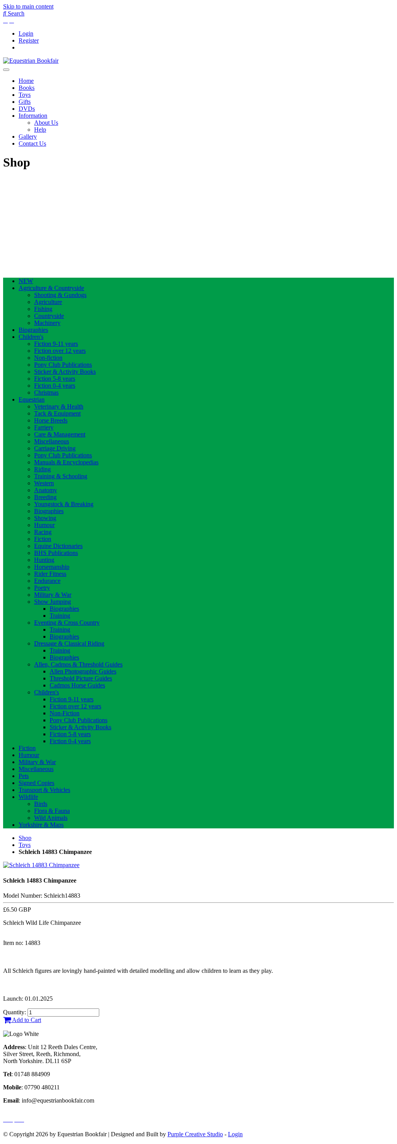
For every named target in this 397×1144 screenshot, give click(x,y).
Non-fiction (48, 357)
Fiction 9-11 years (56, 343)
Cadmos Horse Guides (77, 685)
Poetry (42, 587)
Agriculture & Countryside (51, 288)
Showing (45, 518)
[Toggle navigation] (6, 70)
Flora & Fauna (52, 810)
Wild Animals (50, 817)
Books (27, 87)
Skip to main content (28, 6)
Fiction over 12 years (60, 350)
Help (40, 129)
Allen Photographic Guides (83, 671)
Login (26, 33)
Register (29, 40)
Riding (42, 469)
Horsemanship (51, 566)
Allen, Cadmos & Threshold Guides (78, 664)
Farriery (44, 427)
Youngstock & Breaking (63, 504)
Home (26, 80)
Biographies (33, 329)
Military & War (52, 594)
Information (33, 115)
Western (44, 483)
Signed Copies (36, 783)
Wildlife (28, 797)
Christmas (46, 392)
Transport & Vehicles (44, 790)
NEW (26, 281)
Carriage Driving (55, 448)
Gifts (25, 101)
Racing (43, 532)
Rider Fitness (50, 573)
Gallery (28, 136)
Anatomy (45, 490)
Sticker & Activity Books (65, 371)
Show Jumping (52, 601)
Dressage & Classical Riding (69, 643)
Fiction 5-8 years (54, 378)
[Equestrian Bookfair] (31, 60)
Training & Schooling (60, 476)
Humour (44, 525)
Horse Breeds (50, 420)
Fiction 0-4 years (54, 385)
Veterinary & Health (58, 406)
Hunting (44, 560)
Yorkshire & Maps (41, 824)
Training (60, 615)
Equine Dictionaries (58, 546)
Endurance (47, 580)
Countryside (49, 316)
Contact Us (32, 143)
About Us (46, 122)
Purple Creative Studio (195, 1134)
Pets (24, 776)
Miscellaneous (51, 441)
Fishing (43, 309)
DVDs (27, 108)
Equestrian (32, 399)
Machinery (47, 322)
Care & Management (59, 434)
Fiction (42, 539)
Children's (31, 336)
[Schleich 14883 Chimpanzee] (41, 865)
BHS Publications (56, 553)
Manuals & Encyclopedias (66, 462)
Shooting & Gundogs (60, 295)
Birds (40, 803)
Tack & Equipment (57, 413)
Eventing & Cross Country (67, 622)
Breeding (45, 497)
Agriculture (48, 302)
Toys (25, 94)
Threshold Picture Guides (81, 678)
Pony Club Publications (63, 364)
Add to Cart (26, 1020)
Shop (25, 838)
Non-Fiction (64, 713)
